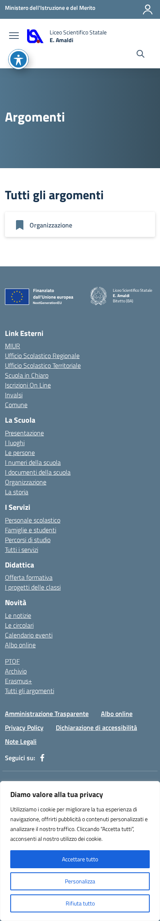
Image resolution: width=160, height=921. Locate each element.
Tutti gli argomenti (29, 691)
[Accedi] (147, 9)
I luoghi (15, 443)
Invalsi (14, 395)
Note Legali (21, 741)
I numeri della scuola (33, 462)
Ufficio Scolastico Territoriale (43, 365)
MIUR (12, 346)
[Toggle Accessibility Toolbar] (18, 59)
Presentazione (24, 433)
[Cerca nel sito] (140, 55)
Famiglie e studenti (30, 530)
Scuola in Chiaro (26, 375)
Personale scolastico (32, 520)
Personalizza (80, 881)
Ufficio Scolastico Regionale (42, 355)
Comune (16, 405)
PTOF (12, 661)
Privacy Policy (24, 727)
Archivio (16, 671)
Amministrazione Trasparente (47, 713)
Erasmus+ (18, 681)
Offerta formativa (29, 577)
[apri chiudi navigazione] (14, 36)
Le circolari (19, 625)
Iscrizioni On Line (28, 385)
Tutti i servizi (21, 549)
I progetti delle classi (33, 587)
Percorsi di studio (27, 540)
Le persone (20, 452)
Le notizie (18, 615)
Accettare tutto (80, 859)
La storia (16, 492)
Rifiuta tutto (80, 903)
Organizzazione (25, 482)
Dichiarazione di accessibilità (96, 727)
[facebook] (42, 757)
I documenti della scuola (38, 472)
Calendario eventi (29, 635)
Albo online (20, 645)
